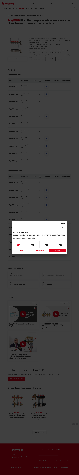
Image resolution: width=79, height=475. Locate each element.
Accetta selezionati (39, 250)
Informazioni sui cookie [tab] (58, 227)
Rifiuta (21, 250)
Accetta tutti (57, 250)
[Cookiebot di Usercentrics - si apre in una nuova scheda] (60, 223)
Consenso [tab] (21, 227)
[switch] (32, 245)
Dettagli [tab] (39, 227)
